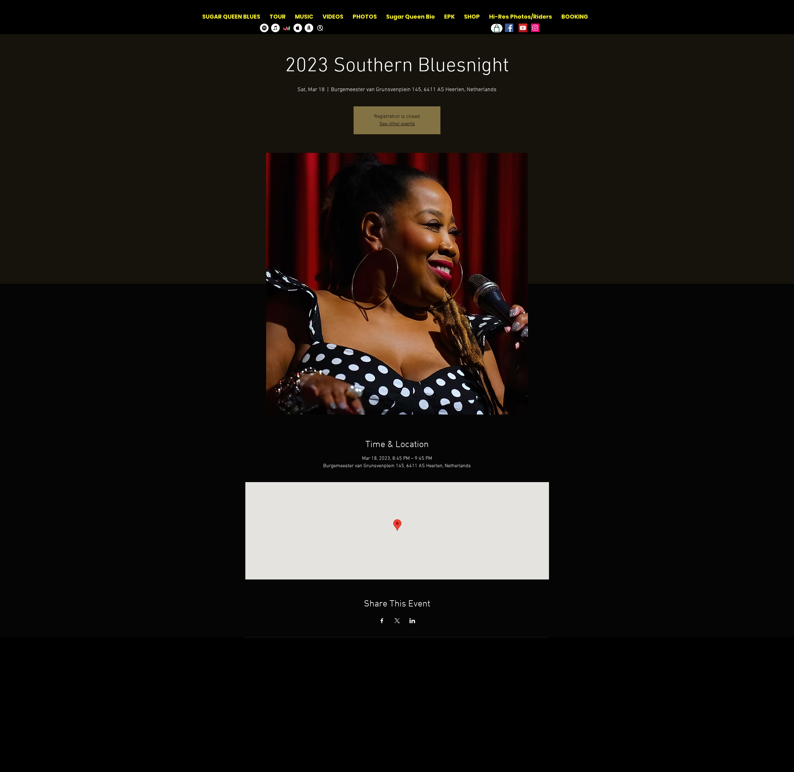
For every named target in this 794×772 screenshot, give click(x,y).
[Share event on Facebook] (382, 620)
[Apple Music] (297, 28)
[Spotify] (264, 28)
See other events (397, 124)
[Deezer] (286, 28)
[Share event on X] (397, 620)
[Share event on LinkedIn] (412, 620)
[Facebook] (509, 28)
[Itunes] (275, 28)
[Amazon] (309, 28)
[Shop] (496, 28)
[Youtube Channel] (523, 28)
